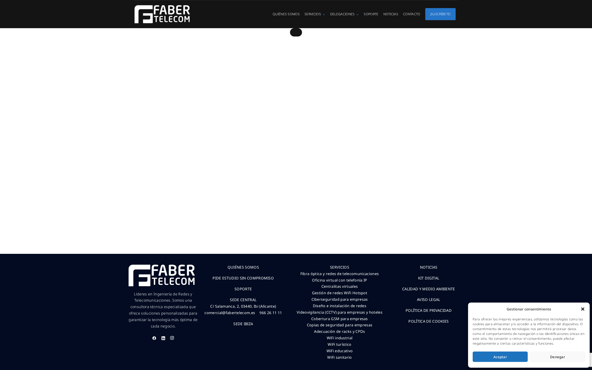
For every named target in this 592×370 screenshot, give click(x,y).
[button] (582, 309)
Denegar (557, 357)
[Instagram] (172, 338)
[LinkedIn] (163, 338)
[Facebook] (154, 338)
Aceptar (500, 357)
